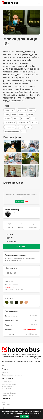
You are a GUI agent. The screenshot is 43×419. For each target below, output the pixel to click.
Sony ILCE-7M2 (9, 287)
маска (30, 114)
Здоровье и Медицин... (30, 329)
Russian (7, 408)
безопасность (10, 127)
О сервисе (5, 373)
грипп (20, 127)
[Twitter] (11, 273)
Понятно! (24, 416)
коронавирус (10, 123)
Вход (26, 201)
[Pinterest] (15, 273)
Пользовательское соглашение (12, 375)
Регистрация (20, 201)
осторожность (23, 123)
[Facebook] (8, 273)
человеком (22, 110)
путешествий (10, 110)
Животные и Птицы (8, 391)
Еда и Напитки (6, 388)
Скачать (23, 246)
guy (33, 118)
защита (28, 127)
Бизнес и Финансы (8, 386)
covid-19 (32, 110)
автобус (8, 118)
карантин (25, 118)
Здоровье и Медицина (9, 393)
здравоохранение (12, 131)
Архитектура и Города (9, 384)
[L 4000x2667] (4, 241)
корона (34, 123)
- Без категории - (7, 382)
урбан (14, 114)
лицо (23, 131)
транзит (22, 114)
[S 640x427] (4, 234)
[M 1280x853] (4, 238)
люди (7, 114)
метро (16, 118)
